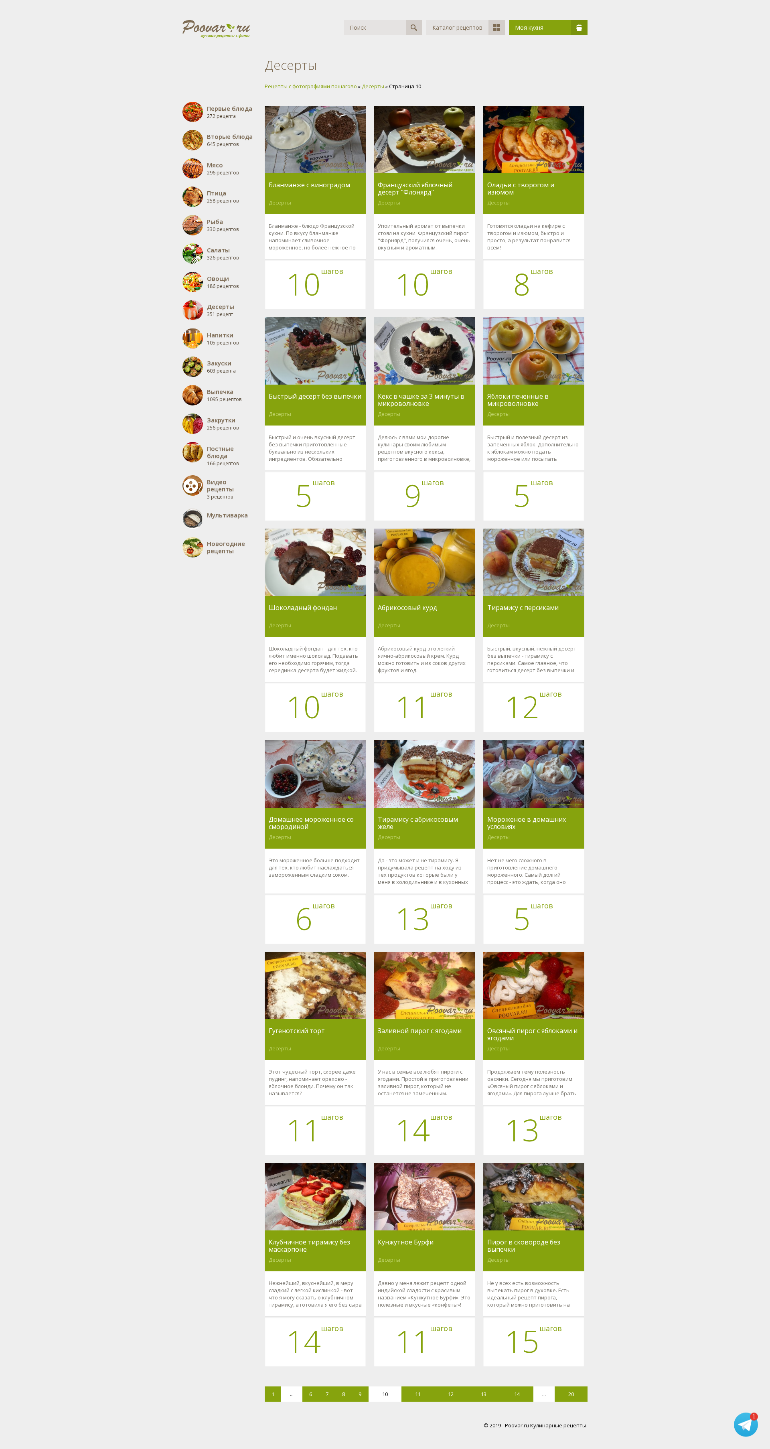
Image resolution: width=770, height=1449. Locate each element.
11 (418, 1394)
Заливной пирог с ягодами (420, 1031)
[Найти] (414, 27)
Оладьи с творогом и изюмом (520, 188)
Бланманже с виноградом (309, 185)
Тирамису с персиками (523, 608)
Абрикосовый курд (407, 608)
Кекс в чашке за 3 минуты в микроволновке (421, 400)
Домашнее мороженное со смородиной (311, 823)
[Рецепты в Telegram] (746, 1425)
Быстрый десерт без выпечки (315, 397)
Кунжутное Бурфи (406, 1242)
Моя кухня (529, 27)
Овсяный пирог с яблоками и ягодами (532, 1034)
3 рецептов (220, 489)
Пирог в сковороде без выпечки (523, 1245)
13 (483, 1394)
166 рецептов (223, 456)
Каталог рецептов (457, 27)
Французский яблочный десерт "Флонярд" (415, 188)
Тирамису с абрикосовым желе (418, 823)
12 (451, 1394)
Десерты (280, 202)
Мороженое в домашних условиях (526, 823)
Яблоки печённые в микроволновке (518, 400)
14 (517, 1394)
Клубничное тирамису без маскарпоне (309, 1245)
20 (571, 1394)
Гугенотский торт (297, 1031)
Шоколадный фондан (303, 608)
